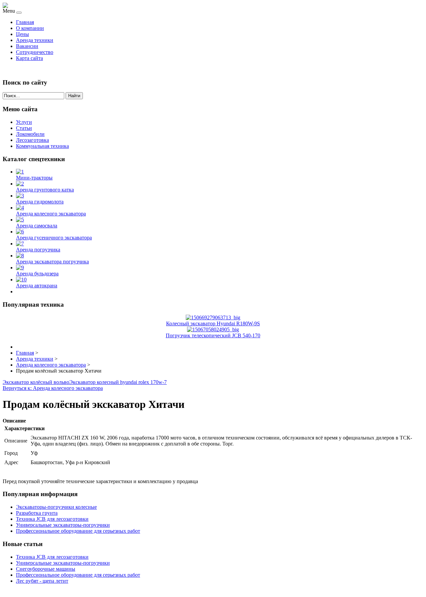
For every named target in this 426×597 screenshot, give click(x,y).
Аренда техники (34, 40)
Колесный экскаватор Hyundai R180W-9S (213, 323)
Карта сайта (29, 58)
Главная (25, 22)
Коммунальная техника (42, 146)
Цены (22, 34)
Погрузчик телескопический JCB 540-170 (213, 335)
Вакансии (27, 46)
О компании (30, 28)
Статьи (24, 128)
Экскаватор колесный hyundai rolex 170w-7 (118, 382)
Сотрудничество (34, 52)
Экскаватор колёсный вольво (36, 382)
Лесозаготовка (32, 140)
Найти (74, 95)
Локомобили (30, 134)
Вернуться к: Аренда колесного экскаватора (53, 388)
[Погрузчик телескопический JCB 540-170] (213, 329)
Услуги (24, 122)
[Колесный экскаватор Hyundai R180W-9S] (213, 317)
